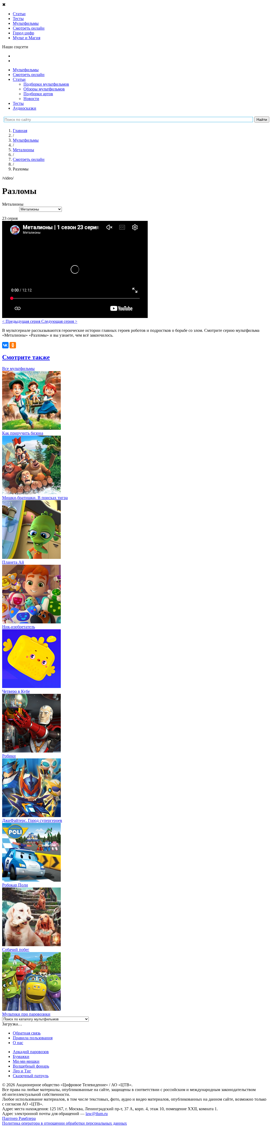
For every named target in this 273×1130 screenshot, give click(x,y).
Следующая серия (59, 321)
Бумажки (21, 1056)
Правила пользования (33, 1038)
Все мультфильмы (18, 368)
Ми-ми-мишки (26, 1061)
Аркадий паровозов (31, 1051)
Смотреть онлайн (29, 74)
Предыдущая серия (21, 321)
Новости (31, 98)
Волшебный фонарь (31, 1066)
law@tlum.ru (97, 1113)
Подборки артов (38, 93)
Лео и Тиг (22, 1071)
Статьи (19, 79)
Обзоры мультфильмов (44, 89)
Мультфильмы (26, 69)
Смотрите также (26, 357)
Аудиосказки (24, 108)
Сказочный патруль (31, 1075)
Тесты (18, 103)
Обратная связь (27, 1033)
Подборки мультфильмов (46, 84)
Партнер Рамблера (19, 1118)
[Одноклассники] (13, 345)
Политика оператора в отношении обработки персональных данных (64, 1123)
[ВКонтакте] (5, 345)
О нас (18, 1042)
